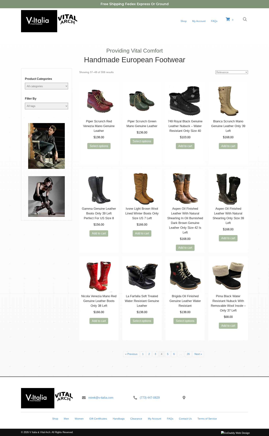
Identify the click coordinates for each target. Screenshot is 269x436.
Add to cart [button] (185, 146)
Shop (55, 418)
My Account (154, 418)
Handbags (119, 418)
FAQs (170, 418)
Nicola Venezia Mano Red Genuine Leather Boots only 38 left (98, 300)
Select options (99, 146)
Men (66, 418)
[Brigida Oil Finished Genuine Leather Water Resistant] (185, 275)
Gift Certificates (98, 418)
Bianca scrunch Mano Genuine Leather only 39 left (228, 126)
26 (188, 353)
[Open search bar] (245, 19)
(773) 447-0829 (150, 397)
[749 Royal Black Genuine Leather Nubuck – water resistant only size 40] (185, 100)
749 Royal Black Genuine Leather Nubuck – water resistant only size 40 (185, 126)
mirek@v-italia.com (100, 397)
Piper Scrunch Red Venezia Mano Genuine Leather (99, 126)
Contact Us (185, 418)
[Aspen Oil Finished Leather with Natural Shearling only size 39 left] (228, 188)
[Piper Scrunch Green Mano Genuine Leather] (142, 100)
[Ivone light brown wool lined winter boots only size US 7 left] (142, 188)
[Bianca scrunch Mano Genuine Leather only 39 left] (228, 100)
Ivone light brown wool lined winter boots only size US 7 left (142, 213)
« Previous (131, 353)
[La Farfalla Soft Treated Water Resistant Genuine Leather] (142, 275)
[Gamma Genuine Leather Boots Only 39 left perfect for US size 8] (99, 188)
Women (79, 418)
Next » (198, 353)
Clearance (136, 418)
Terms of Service (207, 418)
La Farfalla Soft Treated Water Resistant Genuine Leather (142, 300)
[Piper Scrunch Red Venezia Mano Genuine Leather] (99, 100)
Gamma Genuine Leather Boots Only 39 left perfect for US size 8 (99, 213)
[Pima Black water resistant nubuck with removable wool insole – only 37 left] (228, 275)
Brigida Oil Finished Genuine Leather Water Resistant (185, 300)
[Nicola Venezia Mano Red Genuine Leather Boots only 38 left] (99, 275)
